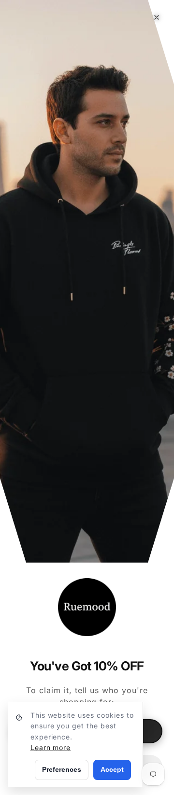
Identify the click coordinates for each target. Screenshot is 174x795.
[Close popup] (156, 17)
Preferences (61, 769)
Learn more (50, 747)
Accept (112, 769)
